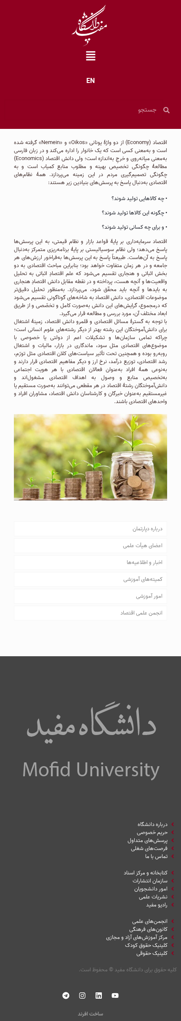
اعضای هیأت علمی (142, 545)
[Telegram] (66, 996)
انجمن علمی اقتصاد (141, 613)
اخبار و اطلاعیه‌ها (144, 562)
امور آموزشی (149, 596)
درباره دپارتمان (147, 528)
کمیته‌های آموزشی (142, 579)
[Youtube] (115, 996)
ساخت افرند (90, 1014)
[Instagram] (82, 996)
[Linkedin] (99, 996)
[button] (90, 57)
